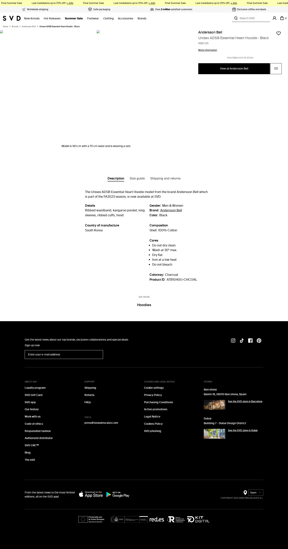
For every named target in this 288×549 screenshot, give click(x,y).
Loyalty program (35, 387)
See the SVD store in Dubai (243, 430)
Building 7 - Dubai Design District (225, 423)
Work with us (33, 416)
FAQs (87, 402)
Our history (32, 409)
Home (5, 26)
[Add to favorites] (278, 33)
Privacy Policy (153, 395)
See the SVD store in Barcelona (245, 401)
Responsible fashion (38, 431)
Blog (28, 452)
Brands (142, 18)
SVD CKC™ (32, 445)
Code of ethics (34, 423)
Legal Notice (152, 416)
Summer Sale (74, 18)
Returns (89, 395)
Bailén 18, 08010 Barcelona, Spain (225, 394)
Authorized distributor (39, 438)
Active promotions (155, 409)
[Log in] (274, 18)
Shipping (90, 387)
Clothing (108, 18)
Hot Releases (52, 18)
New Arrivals (32, 18)
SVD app (30, 402)
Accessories (125, 18)
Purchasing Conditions (158, 402)
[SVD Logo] (12, 18)
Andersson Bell (29, 26)
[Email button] (276, 68)
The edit (30, 460)
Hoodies (144, 305)
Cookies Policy (153, 423)
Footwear (93, 18)
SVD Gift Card (34, 395)
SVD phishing (152, 431)
